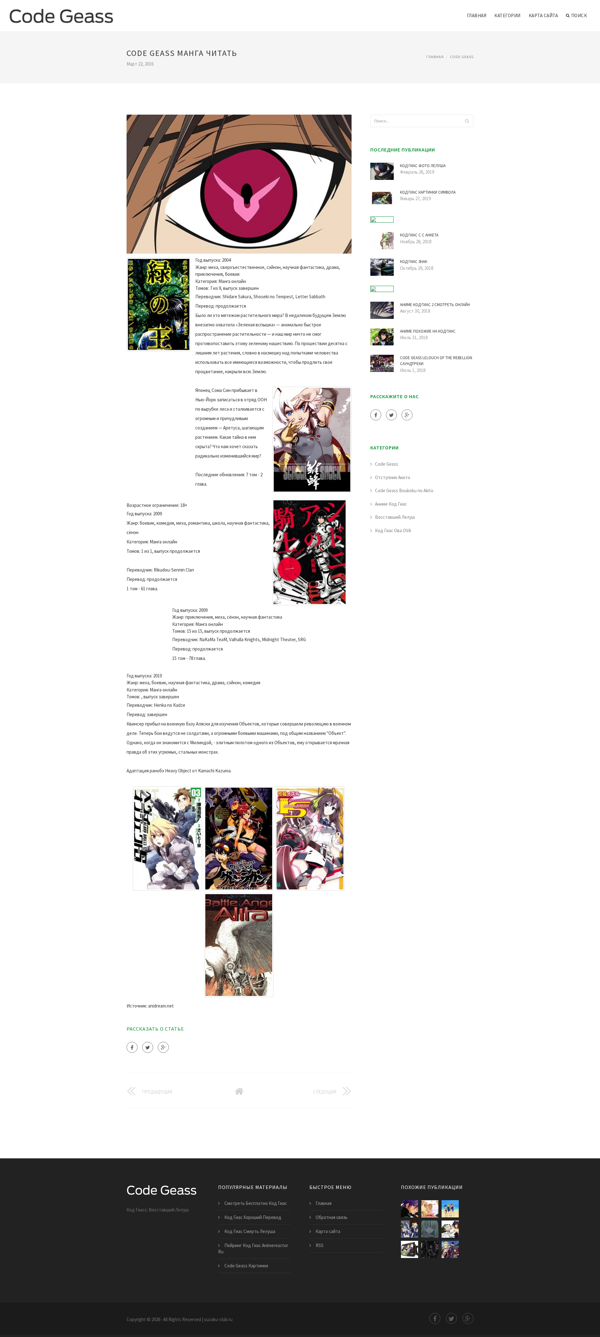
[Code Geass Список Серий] (429, 1249)
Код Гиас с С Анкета (419, 235)
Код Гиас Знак (413, 261)
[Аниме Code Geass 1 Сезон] (429, 1208)
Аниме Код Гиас (391, 504)
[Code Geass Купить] (409, 1249)
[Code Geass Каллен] (450, 1208)
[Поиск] (467, 121)
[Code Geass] (61, 11)
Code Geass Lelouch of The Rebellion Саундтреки (436, 361)
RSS (319, 1245)
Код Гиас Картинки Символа (428, 192)
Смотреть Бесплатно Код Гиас (255, 1203)
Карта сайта (543, 15)
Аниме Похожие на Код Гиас (428, 331)
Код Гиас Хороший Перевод (252, 1217)
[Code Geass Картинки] (450, 1249)
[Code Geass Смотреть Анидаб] (409, 1229)
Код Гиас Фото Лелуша (423, 165)
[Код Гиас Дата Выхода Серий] (429, 1229)
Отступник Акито (392, 477)
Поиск (579, 15)
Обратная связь (332, 1217)
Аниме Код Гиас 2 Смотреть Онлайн (435, 304)
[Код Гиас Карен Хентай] (450, 1229)
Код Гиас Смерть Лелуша (249, 1231)
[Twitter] (147, 1047)
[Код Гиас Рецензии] (409, 1208)
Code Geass (461, 56)
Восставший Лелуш (395, 517)
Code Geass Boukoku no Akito (404, 490)
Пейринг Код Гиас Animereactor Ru (253, 1248)
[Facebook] (132, 1047)
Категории (507, 15)
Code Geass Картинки (246, 1266)
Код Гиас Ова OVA (393, 530)
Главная (477, 15)
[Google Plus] (163, 1047)
